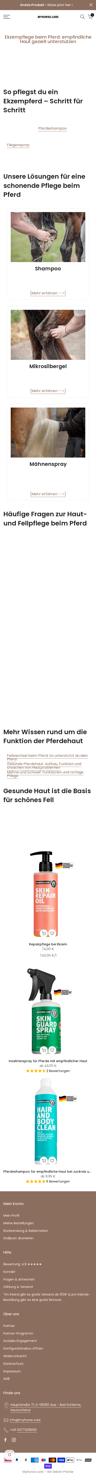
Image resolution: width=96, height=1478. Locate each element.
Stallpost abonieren (18, 1238)
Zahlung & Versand (18, 1287)
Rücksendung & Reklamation (25, 1230)
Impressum (12, 1371)
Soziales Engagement (20, 1341)
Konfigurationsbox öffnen (23, 1348)
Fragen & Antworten (19, 1279)
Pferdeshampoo (52, 128)
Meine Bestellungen (18, 1223)
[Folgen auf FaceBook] (5, 1440)
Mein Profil (11, 1215)
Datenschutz (13, 1363)
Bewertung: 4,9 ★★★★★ (22, 1264)
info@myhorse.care (25, 1420)
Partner (9, 1326)
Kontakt (9, 1272)
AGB (6, 1378)
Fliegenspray (18, 145)
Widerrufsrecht (15, 1356)
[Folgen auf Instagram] (14, 1440)
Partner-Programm (18, 1333)
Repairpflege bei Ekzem (48, 944)
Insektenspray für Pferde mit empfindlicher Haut (48, 1061)
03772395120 (27, 1430)
